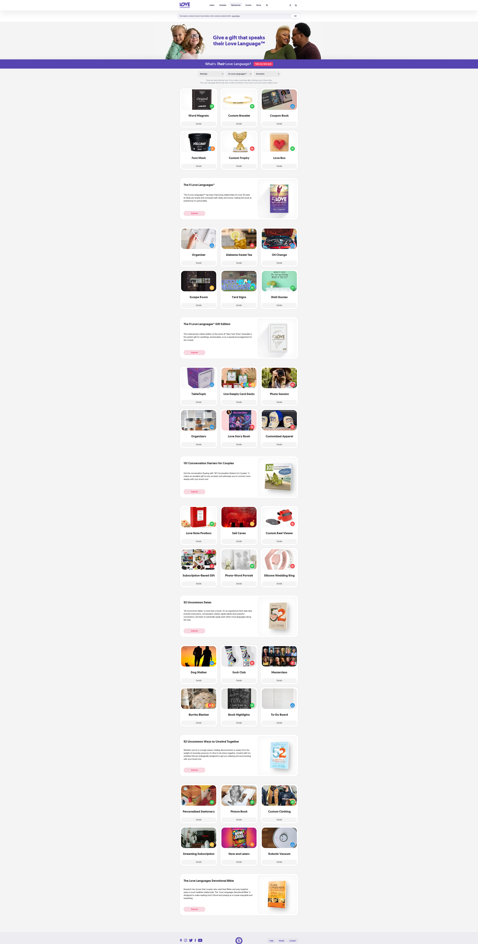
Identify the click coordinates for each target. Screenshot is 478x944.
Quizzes (222, 5)
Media (281, 941)
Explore (194, 213)
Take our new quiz (263, 64)
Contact (293, 941)
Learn (211, 5)
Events (248, 5)
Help (271, 941)
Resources (235, 5)
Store (258, 5)
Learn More (236, 16)
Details (199, 124)
